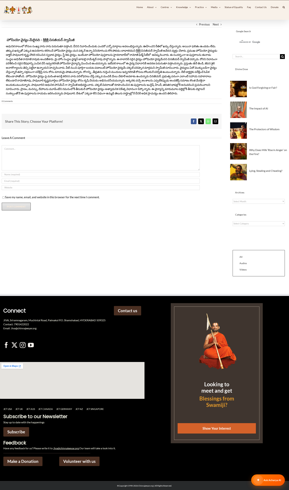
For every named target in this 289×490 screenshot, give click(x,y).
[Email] (215, 121)
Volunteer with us (79, 461)
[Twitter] (14, 345)
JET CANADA (45, 409)
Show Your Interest (217, 428)
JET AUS (30, 409)
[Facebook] (194, 121)
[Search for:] (256, 56)
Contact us (127, 310)
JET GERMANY (64, 409)
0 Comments (7, 101)
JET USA (7, 409)
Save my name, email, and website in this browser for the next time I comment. (52, 197)
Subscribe (16, 431)
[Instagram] (23, 345)
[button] (284, 7)
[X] (201, 121)
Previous (204, 24)
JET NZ (79, 409)
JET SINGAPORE (95, 409)
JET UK (19, 409)
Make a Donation (22, 461)
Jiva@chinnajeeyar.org (66, 448)
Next (216, 24)
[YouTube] (31, 345)
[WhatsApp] (208, 121)
